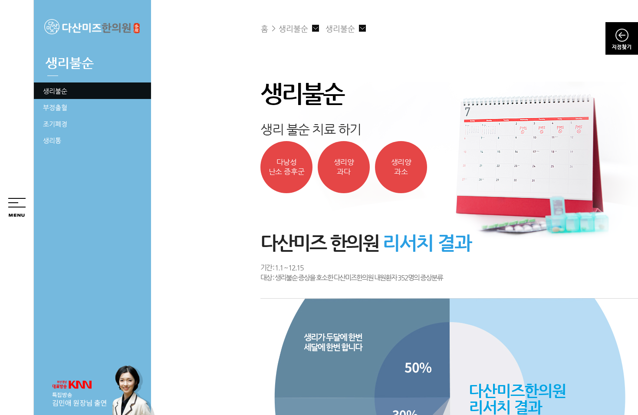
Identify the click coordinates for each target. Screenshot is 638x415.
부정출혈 (55, 107)
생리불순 (55, 91)
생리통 (52, 140)
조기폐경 (55, 124)
